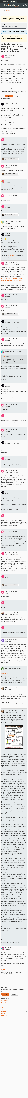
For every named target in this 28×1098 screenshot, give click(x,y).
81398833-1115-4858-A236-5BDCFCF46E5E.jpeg (11, 584)
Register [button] (18, 96)
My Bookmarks (14, 1007)
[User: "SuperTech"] (2, 181)
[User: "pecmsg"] (2, 613)
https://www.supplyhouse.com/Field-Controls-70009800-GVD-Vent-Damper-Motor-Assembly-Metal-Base (12, 280)
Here (9, 18)
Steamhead (8, 351)
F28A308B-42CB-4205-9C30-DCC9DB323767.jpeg (11, 158)
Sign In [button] (9, 96)
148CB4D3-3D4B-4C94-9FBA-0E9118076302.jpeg (11, 313)
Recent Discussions (6, 1002)
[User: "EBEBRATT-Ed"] (2, 668)
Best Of (3, 1013)
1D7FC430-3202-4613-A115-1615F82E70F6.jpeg (11, 173)
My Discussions (5, 1009)
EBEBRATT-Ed (8, 668)
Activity (3, 1005)
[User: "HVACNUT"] (2, 104)
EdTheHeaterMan (9, 687)
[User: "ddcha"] (2, 56)
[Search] (23, 5)
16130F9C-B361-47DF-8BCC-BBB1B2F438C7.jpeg (11, 214)
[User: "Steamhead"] (2, 351)
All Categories (4, 1000)
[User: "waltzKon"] (2, 640)
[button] (26, 48)
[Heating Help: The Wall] (11, 5)
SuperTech (7, 181)
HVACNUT (7, 103)
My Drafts (14, 1011)
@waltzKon (4, 673)
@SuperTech (11, 255)
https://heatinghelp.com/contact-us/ (10, 26)
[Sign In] (25, 5)
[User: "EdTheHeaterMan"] (2, 688)
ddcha (6, 55)
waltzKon (7, 639)
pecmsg (7, 612)
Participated (4, 1015)
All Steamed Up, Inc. (5, 374)
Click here (4, 31)
